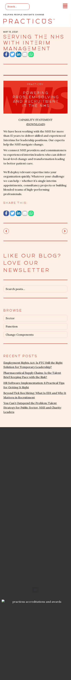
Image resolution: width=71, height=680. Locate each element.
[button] (35, 590)
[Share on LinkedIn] (18, 54)
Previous (6, 231)
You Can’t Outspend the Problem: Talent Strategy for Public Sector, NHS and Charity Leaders (32, 407)
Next (65, 231)
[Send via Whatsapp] (31, 54)
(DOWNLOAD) (35, 124)
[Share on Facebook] (6, 54)
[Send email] (25, 54)
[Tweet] (12, 54)
